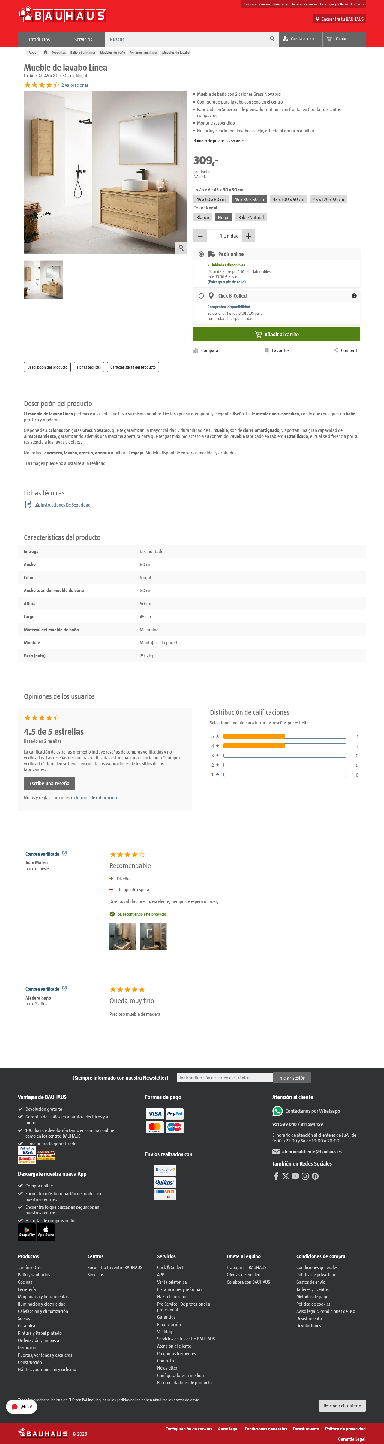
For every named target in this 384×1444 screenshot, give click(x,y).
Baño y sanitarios (34, 1274)
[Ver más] (164, 1182)
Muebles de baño (112, 52)
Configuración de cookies (189, 1428)
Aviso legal (228, 1428)
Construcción (30, 1362)
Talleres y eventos (304, 4)
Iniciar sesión (292, 1077)
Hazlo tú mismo (171, 1296)
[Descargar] (27, 1232)
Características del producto (133, 366)
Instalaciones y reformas (179, 1289)
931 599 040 (284, 1124)
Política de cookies (313, 1304)
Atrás (32, 52)
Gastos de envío (311, 1282)
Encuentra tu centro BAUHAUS (115, 1267)
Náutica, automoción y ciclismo (47, 1369)
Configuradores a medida (180, 1375)
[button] (50, 1256)
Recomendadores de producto (184, 1382)
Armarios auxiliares (144, 52)
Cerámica (26, 1325)
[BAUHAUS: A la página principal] (62, 17)
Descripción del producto (47, 366)
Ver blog (164, 1331)
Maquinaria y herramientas (43, 1296)
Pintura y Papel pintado (40, 1333)
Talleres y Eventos (312, 1289)
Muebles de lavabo (176, 52)
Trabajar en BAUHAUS (246, 1267)
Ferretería (27, 1289)
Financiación (169, 1324)
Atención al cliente (174, 1346)
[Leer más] (164, 1125)
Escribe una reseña (49, 783)
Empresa (250, 4)
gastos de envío (186, 1399)
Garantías (166, 1316)
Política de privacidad (316, 1274)
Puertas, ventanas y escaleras (45, 1355)
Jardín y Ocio (30, 1267)
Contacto (357, 4)
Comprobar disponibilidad (229, 306)
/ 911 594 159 (310, 1124)
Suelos (24, 1318)
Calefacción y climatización (43, 1311)
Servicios (83, 39)
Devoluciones (308, 1325)
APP (160, 1274)
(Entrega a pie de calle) (227, 281)
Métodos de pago (312, 1296)
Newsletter (281, 4)
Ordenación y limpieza (38, 1340)
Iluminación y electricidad (42, 1304)
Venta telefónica (172, 1282)
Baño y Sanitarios (83, 52)
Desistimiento (309, 1318)
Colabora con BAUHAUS (248, 1282)
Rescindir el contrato (342, 1405)
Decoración (28, 1347)
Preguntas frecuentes (176, 1353)
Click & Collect (170, 1267)
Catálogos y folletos (334, 4)
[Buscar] (271, 39)
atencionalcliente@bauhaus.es (312, 1151)
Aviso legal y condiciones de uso (325, 1311)
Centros (265, 4)
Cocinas (25, 1282)
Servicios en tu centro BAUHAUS (186, 1338)
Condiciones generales (317, 1267)
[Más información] (354, 296)
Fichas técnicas (89, 366)
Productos (39, 39)
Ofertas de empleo (243, 1274)
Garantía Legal (352, 1439)
